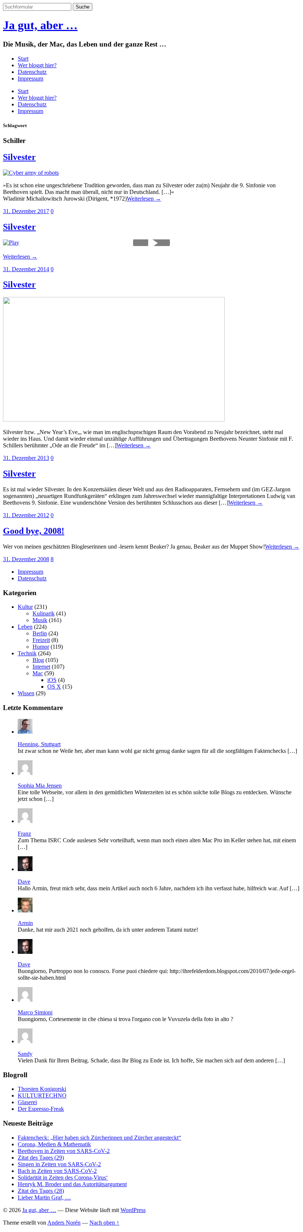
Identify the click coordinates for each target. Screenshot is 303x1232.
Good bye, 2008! (33, 531)
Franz (24, 833)
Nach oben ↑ (104, 1222)
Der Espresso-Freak (41, 1109)
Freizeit (41, 640)
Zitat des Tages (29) (41, 1157)
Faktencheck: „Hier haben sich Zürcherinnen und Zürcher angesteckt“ (99, 1137)
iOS (52, 680)
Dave (24, 881)
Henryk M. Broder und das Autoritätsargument (72, 1184)
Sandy (25, 1054)
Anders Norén (64, 1222)
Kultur (25, 607)
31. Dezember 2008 (26, 559)
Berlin (40, 633)
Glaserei (27, 1102)
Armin (25, 923)
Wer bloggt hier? (37, 65)
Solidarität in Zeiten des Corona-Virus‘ (63, 1177)
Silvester (19, 157)
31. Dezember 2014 (26, 269)
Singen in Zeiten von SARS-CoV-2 (59, 1164)
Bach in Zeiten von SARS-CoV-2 (57, 1171)
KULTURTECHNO (42, 1095)
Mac (38, 673)
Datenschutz (32, 72)
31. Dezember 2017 (26, 211)
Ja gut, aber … (40, 25)
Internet (41, 666)
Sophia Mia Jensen (40, 785)
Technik (27, 653)
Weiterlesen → (144, 198)
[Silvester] (31, 173)
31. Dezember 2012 (26, 515)
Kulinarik (44, 613)
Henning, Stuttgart (39, 744)
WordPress (133, 1210)
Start (23, 58)
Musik (40, 620)
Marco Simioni (35, 1012)
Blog (38, 660)
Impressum (30, 78)
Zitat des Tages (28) (41, 1191)
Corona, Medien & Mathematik (54, 1144)
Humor (41, 647)
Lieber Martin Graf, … (44, 1197)
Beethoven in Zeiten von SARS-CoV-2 (64, 1151)
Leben (25, 627)
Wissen (26, 693)
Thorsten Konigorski (42, 1089)
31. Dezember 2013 (26, 458)
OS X (54, 686)
